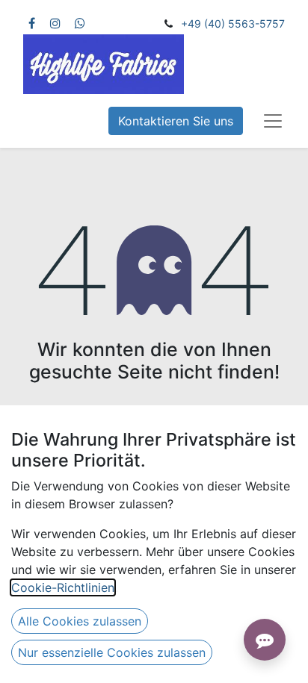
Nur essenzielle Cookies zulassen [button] (112, 652)
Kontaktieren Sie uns (175, 120)
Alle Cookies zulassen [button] (79, 621)
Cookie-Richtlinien (62, 587)
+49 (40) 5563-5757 (233, 23)
